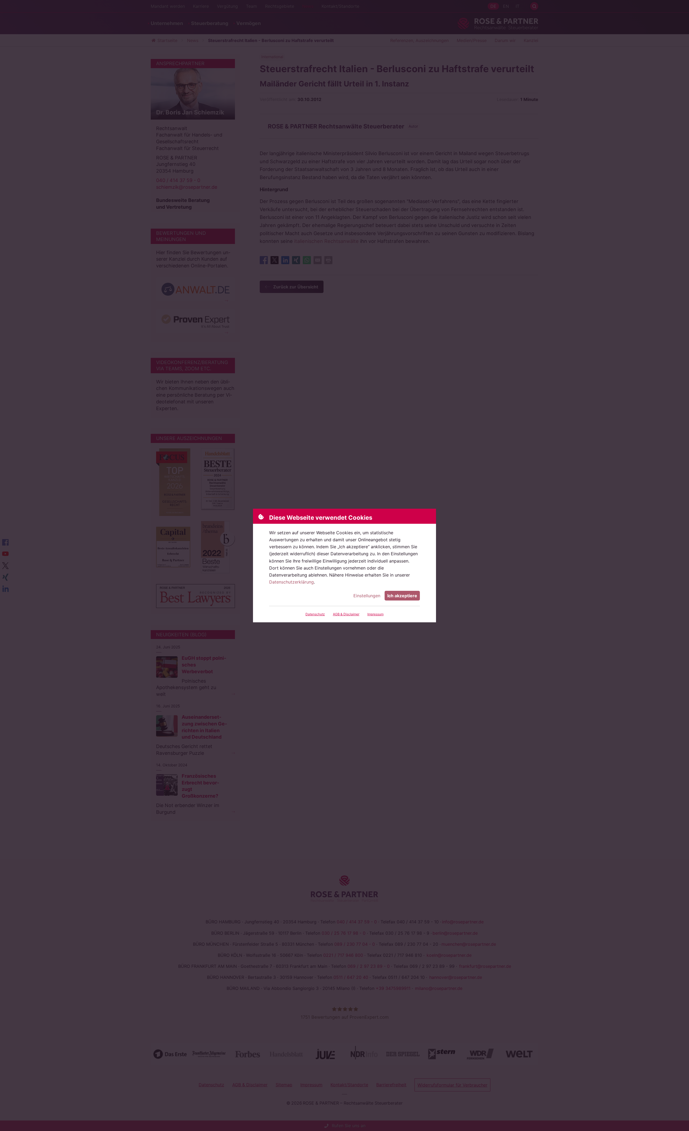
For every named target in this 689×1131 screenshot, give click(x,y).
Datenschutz (315, 614)
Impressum (375, 614)
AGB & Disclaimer (346, 614)
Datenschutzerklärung (291, 582)
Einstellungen (366, 595)
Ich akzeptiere (402, 595)
